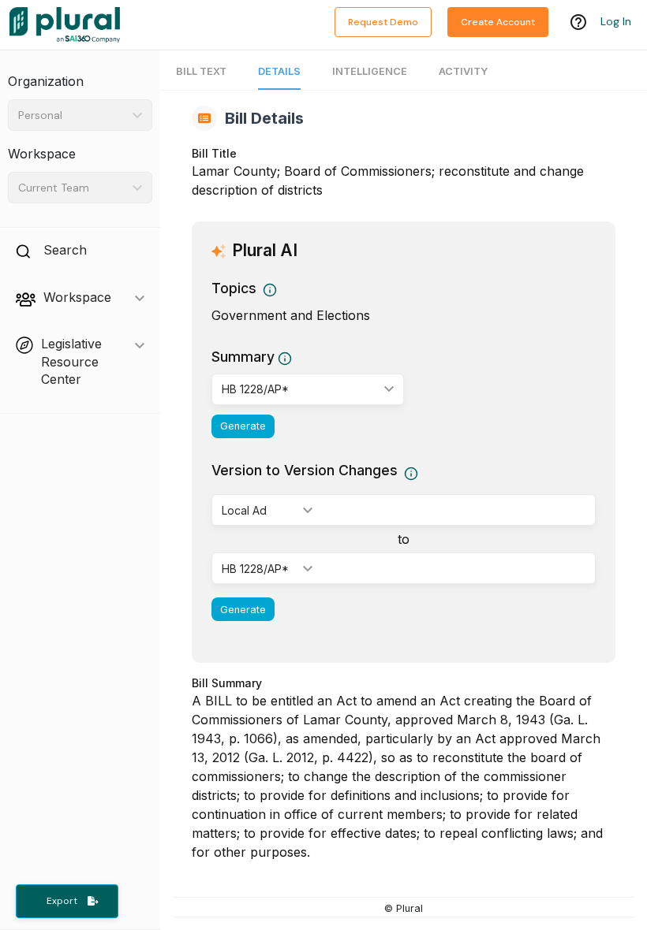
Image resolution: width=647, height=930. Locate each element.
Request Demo (383, 22)
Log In (615, 21)
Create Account (498, 22)
